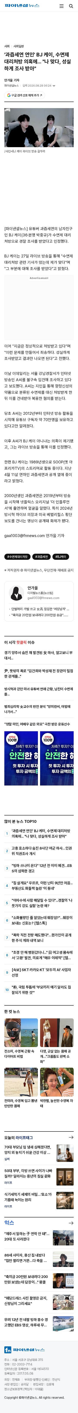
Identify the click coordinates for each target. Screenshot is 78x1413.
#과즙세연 (41, 556)
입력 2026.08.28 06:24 (37, 85)
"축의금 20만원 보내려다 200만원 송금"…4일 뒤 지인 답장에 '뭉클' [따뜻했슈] (40, 615)
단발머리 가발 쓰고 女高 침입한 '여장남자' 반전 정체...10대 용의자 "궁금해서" (40, 609)
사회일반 (18, 46)
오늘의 (18, 1137)
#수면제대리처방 (17, 556)
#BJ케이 (60, 556)
